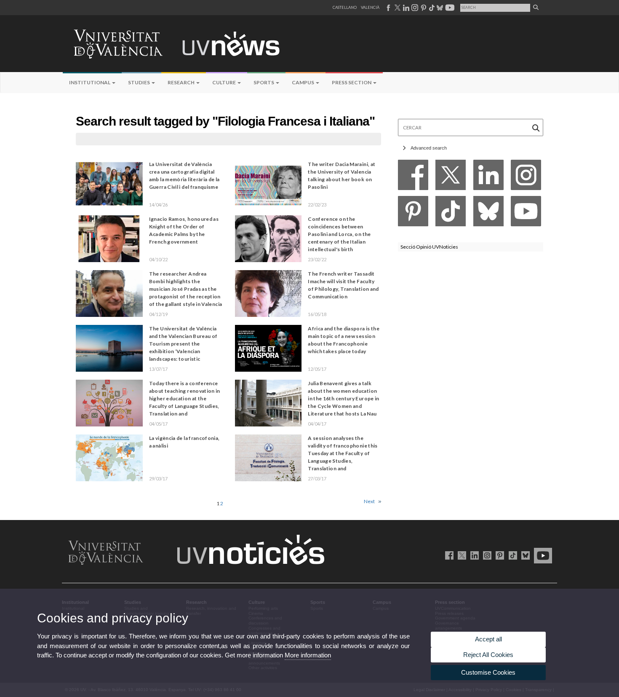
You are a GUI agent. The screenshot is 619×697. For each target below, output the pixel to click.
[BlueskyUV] (524, 555)
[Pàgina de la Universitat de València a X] (396, 7)
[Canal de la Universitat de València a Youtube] (449, 7)
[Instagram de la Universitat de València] (485, 555)
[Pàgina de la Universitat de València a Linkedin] (405, 7)
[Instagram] (526, 177)
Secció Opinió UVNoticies (429, 247)
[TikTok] (450, 213)
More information (308, 655)
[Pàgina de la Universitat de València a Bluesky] (439, 7)
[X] (450, 177)
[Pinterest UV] (498, 555)
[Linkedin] (488, 177)
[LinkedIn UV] (473, 555)
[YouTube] (526, 213)
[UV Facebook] (448, 555)
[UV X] (460, 555)
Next (369, 501)
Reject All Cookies (488, 654)
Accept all (488, 639)
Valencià (370, 7)
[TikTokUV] (511, 555)
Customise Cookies (488, 672)
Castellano (345, 7)
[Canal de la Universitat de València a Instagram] (414, 7)
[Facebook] (413, 177)
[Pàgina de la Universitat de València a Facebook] (388, 7)
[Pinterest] (413, 213)
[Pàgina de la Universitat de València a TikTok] (431, 7)
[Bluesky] (488, 213)
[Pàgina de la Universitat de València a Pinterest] (422, 7)
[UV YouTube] (541, 555)
